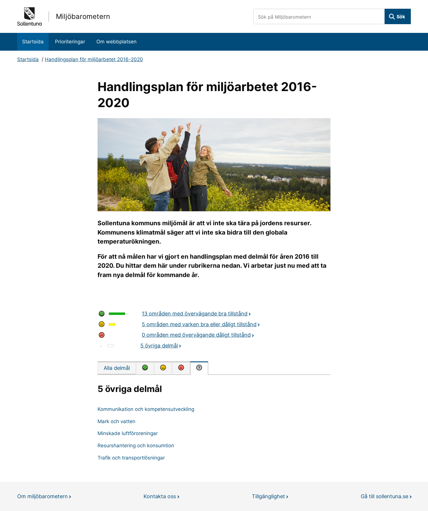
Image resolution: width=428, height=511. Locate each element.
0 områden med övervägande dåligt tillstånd (196, 335)
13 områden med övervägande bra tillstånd (194, 313)
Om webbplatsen (116, 42)
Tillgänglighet (268, 496)
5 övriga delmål (159, 346)
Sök (401, 16)
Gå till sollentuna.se (384, 496)
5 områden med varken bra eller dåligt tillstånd (199, 324)
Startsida (33, 42)
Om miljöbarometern (42, 496)
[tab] (117, 367)
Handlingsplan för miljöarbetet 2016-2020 (94, 59)
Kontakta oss (160, 496)
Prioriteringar (70, 42)
